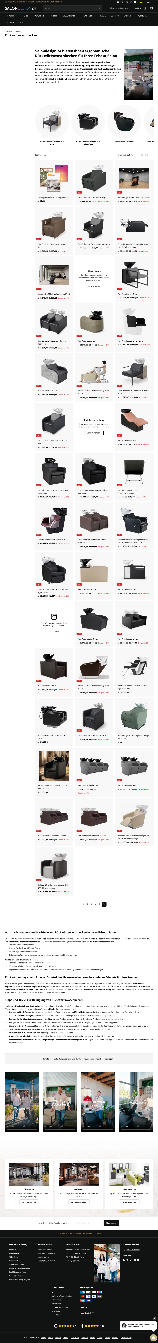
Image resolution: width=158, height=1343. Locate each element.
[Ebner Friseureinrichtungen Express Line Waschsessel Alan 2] (134, 231)
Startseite (8, 32)
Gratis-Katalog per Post (47, 1253)
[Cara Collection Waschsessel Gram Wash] (54, 231)
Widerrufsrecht (57, 1303)
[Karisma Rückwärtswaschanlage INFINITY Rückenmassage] (54, 871)
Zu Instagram (54, 632)
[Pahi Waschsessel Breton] (94, 624)
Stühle (25, 16)
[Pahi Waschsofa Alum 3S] (94, 772)
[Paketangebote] (129, 1174)
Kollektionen (69, 16)
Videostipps (13, 1257)
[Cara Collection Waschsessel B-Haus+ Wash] (134, 377)
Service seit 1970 (15, 22)
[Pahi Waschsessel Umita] (134, 624)
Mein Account (57, 1315)
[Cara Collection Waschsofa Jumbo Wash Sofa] (54, 327)
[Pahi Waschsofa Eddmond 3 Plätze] (54, 821)
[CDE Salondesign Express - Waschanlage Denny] (54, 477)
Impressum (56, 1311)
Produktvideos (14, 1261)
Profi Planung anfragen (18, 1272)
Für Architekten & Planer (75, 1257)
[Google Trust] (65, 1326)
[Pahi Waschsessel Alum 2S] (134, 770)
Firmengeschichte (73, 1261)
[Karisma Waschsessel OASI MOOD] (54, 524)
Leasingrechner (43, 1257)
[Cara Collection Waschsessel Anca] (94, 720)
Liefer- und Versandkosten (62, 1296)
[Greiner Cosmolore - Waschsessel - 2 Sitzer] (54, 722)
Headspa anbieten (16, 1276)
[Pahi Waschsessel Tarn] (134, 574)
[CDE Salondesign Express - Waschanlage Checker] (54, 576)
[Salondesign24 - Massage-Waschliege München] (134, 722)
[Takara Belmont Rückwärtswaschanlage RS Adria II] (134, 672)
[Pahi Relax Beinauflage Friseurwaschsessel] (134, 477)
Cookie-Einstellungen (60, 1307)
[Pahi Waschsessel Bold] (134, 425)
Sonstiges (88, 16)
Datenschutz (56, 1300)
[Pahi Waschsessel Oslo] (94, 574)
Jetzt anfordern (94, 433)
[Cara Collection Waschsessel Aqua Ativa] (94, 229)
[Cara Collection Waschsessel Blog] (94, 182)
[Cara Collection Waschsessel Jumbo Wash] (54, 427)
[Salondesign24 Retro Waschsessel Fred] (134, 182)
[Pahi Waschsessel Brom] (134, 279)
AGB (53, 1292)
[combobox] (72, 8)
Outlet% (115, 16)
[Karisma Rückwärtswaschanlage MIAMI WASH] (94, 377)
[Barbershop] (79, 1174)
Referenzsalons (15, 1249)
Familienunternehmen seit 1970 (78, 1249)
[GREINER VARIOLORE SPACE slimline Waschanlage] (54, 772)
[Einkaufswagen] (151, 8)
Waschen (39, 16)
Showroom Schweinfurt (47, 1249)
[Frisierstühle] (29, 1174)
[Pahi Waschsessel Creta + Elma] (134, 325)
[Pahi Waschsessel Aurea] (94, 326)
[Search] (99, 8)
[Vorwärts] (104, 904)
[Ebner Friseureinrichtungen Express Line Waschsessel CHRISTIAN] (134, 526)
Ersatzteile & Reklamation (47, 1261)
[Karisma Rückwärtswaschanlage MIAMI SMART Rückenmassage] (134, 822)
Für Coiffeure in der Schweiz (76, 1253)
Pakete (102, 16)
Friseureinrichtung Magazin (19, 1279)
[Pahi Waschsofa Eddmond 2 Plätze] (94, 821)
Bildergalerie (14, 1253)
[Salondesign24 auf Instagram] (54, 617)
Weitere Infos (94, 286)
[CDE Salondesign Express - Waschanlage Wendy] (94, 477)
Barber (127, 16)
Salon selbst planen (16, 1264)
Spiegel (11, 16)
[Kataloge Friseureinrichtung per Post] (54, 182)
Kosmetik (142, 16)
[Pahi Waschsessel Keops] (54, 376)
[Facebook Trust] (92, 1326)
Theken (54, 16)
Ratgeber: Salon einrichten (19, 1268)
